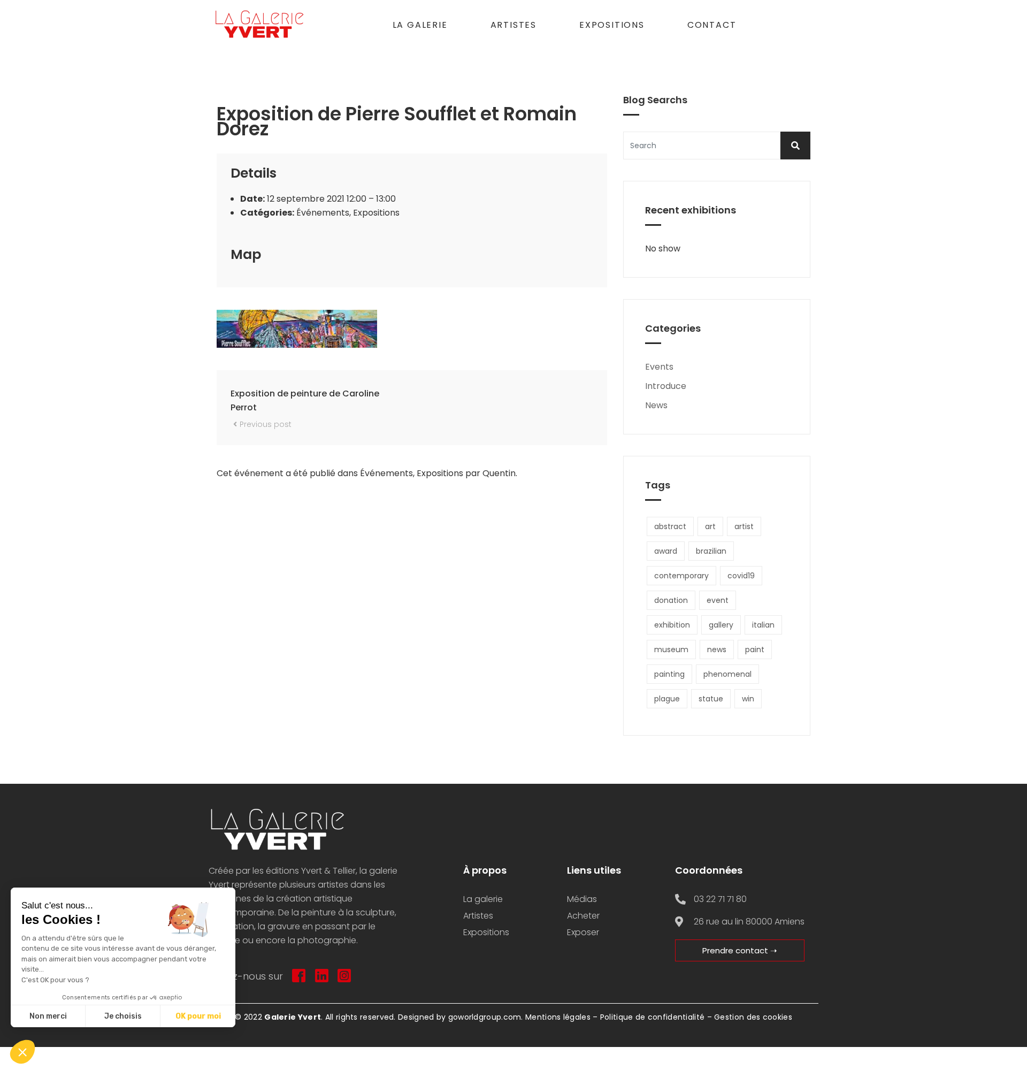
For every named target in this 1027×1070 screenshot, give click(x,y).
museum (671, 649)
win (748, 698)
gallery (721, 625)
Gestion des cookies (753, 1017)
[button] (22, 1052)
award (665, 551)
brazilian (711, 551)
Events (659, 367)
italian (763, 625)
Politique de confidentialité (652, 1017)
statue (711, 698)
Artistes (513, 25)
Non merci (48, 1016)
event (718, 600)
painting (669, 674)
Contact (712, 25)
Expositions (612, 25)
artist (744, 526)
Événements (322, 213)
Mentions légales (558, 1017)
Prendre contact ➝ (739, 950)
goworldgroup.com (485, 1017)
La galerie (420, 25)
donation (671, 600)
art (710, 526)
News (656, 405)
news (716, 649)
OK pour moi (198, 1016)
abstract (670, 526)
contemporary (681, 575)
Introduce (665, 386)
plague (667, 698)
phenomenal (727, 674)
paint (754, 649)
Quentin (499, 473)
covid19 (741, 575)
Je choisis (123, 1016)
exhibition (672, 625)
